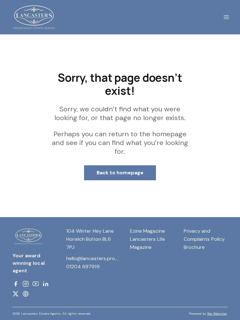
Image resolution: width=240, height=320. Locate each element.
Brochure (194, 247)
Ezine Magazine (147, 231)
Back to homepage (120, 172)
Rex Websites (217, 314)
